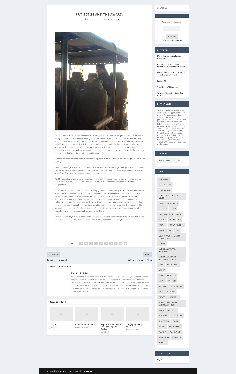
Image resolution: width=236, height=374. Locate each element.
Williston (177, 337)
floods (162, 219)
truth (175, 321)
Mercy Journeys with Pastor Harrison (169, 57)
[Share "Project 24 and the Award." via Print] (125, 243)
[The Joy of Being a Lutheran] (137, 314)
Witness (162, 343)
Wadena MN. (175, 332)
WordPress (87, 371)
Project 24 (161, 81)
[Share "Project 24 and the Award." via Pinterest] (100, 243)
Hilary (172, 219)
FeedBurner (177, 40)
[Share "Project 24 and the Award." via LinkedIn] (105, 243)
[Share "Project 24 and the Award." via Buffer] (110, 243)
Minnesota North (167, 275)
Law (169, 230)
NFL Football (177, 286)
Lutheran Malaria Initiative (167, 250)
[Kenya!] (61, 314)
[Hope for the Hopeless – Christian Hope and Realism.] (112, 314)
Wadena (162, 332)
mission (172, 281)
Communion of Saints (85, 324)
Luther (162, 243)
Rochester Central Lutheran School (168, 303)
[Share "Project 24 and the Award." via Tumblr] (96, 243)
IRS (179, 219)
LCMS (177, 230)
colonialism (164, 190)
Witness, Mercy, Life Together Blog (170, 94)
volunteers (174, 326)
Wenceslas (164, 337)
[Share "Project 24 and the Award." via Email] (120, 243)
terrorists (177, 315)
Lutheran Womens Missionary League (167, 258)
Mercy (162, 270)
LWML (161, 264)
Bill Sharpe (164, 179)
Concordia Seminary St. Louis (170, 196)
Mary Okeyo (172, 264)
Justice (162, 225)
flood (179, 214)
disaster (163, 209)
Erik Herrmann (166, 214)
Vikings (162, 326)
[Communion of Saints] (86, 314)
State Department (168, 310)
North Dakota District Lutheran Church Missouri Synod (171, 73)
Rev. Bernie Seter (95, 19)
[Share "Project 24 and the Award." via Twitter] (86, 243)
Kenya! (53, 324)
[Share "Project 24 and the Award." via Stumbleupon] (115, 243)
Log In (159, 360)
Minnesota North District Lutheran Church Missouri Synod (171, 65)
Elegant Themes (64, 371)
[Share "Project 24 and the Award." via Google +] (91, 243)
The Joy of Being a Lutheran (134, 325)
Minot (162, 281)
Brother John (165, 185)
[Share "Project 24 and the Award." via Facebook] (81, 243)
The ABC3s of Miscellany (167, 87)
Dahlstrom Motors (168, 203)
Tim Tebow (164, 321)
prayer (162, 297)
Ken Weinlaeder (176, 225)
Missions (163, 286)
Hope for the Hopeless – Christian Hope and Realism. (112, 326)
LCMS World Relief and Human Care (169, 237)
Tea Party (163, 315)
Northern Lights (167, 291)
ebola (173, 209)
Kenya (161, 230)
